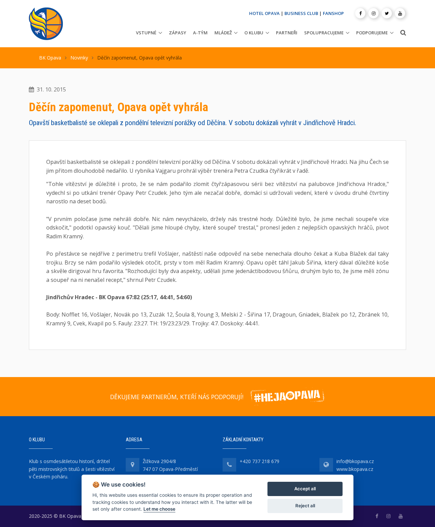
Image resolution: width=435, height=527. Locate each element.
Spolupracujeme (324, 33)
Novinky (79, 57)
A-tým (200, 33)
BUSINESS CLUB (301, 13)
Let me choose (159, 509)
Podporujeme (372, 33)
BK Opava (50, 57)
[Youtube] (400, 13)
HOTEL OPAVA (264, 13)
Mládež (223, 33)
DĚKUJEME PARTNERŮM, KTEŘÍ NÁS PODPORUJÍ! (176, 397)
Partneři (286, 33)
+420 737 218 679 (259, 461)
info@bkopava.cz (355, 461)
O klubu (253, 33)
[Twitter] (387, 13)
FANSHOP (333, 13)
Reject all (305, 505)
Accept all (305, 488)
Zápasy (177, 33)
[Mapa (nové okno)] (132, 465)
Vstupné (146, 33)
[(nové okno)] (377, 516)
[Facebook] (360, 13)
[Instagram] (373, 13)
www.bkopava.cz (354, 469)
